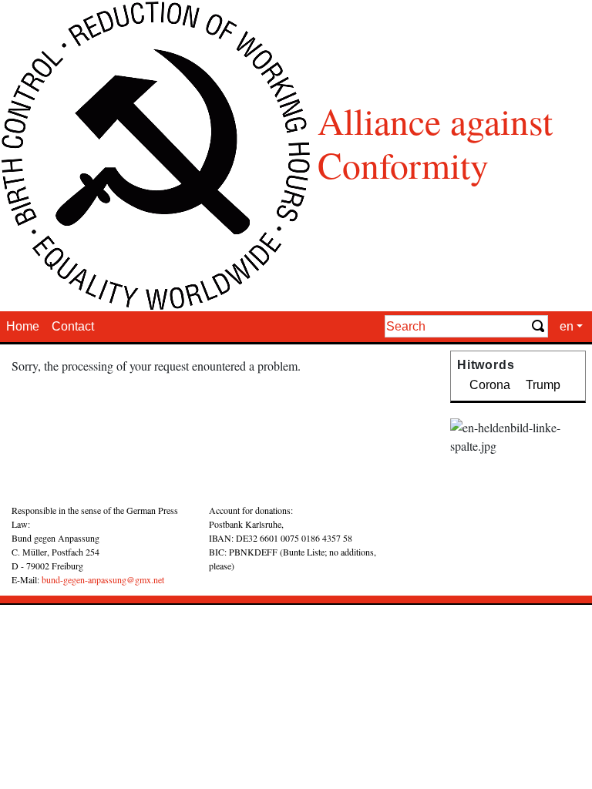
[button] (419, 507)
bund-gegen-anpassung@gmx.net (103, 579)
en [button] (567, 326)
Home (22, 326)
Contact (73, 326)
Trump (543, 384)
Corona (489, 384)
